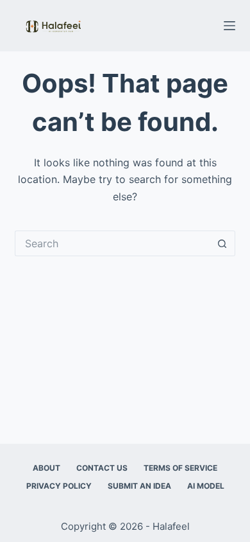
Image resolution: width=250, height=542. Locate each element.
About (46, 468)
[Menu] (229, 25)
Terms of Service (180, 468)
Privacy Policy (59, 486)
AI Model (205, 486)
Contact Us (102, 468)
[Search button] (222, 243)
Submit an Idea (139, 486)
